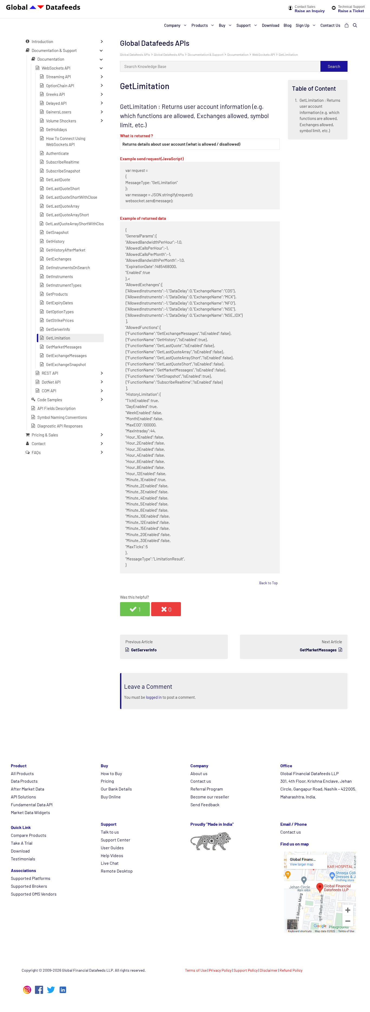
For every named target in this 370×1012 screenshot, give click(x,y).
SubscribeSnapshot (63, 170)
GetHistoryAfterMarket (65, 249)
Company (172, 25)
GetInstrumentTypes (63, 285)
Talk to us (110, 831)
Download (270, 25)
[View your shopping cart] (346, 25)
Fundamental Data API (32, 804)
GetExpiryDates (59, 302)
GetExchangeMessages (66, 355)
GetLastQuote (58, 179)
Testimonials (23, 858)
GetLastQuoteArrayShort (67, 214)
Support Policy (245, 970)
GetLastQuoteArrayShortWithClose (76, 223)
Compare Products (28, 835)
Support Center (115, 839)
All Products (22, 773)
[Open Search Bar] (355, 25)
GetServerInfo (58, 329)
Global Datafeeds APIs (135, 54)
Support (243, 25)
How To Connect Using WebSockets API (65, 141)
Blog (287, 25)
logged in (154, 697)
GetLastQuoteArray (62, 205)
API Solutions (23, 796)
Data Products (24, 781)
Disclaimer (268, 970)
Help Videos (112, 855)
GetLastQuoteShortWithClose (71, 197)
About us (198, 773)
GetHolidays (56, 129)
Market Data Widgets (30, 812)
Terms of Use (196, 970)
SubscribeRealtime (62, 161)
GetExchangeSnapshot (66, 364)
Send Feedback (204, 804)
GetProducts (57, 293)
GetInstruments (59, 276)
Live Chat (110, 863)
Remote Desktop (117, 870)
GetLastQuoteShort (63, 188)
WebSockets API (263, 54)
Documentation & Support (205, 54)
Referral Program (206, 788)
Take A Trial (22, 842)
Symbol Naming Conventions (62, 416)
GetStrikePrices (60, 320)
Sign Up (302, 25)
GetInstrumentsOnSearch (68, 267)
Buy (222, 25)
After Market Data (27, 788)
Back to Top (268, 582)
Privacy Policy (220, 970)
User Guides (112, 847)
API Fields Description (56, 408)
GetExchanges (58, 258)
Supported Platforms (30, 878)
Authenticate (57, 153)
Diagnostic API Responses (60, 425)
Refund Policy (291, 970)
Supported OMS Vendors (34, 893)
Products (200, 25)
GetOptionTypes (60, 311)
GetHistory (55, 241)
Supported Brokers (29, 886)
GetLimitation (288, 54)
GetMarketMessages (64, 346)
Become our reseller (209, 796)
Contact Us (330, 25)
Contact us (200, 781)
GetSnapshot (57, 232)
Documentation (237, 54)
